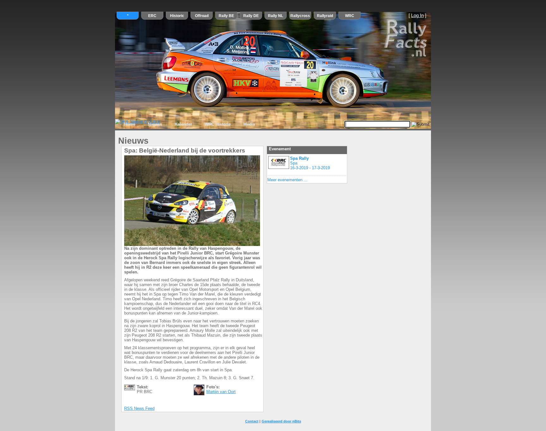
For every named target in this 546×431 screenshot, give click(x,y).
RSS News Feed (139, 408)
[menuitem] (130, 124)
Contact (251, 421)
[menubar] (189, 124)
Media (249, 124)
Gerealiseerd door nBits (281, 421)
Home (129, 124)
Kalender (183, 124)
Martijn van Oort (221, 391)
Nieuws (155, 124)
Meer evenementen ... (287, 179)
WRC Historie (218, 124)
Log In (417, 15)
